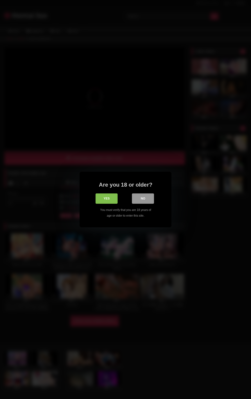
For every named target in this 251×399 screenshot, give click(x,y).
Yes (107, 198)
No (143, 198)
